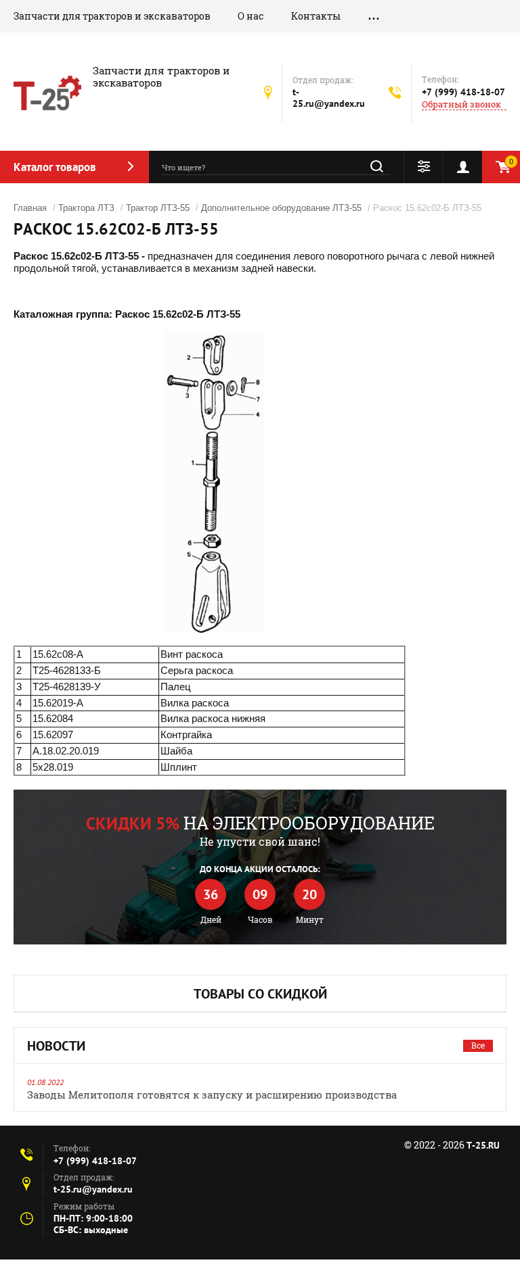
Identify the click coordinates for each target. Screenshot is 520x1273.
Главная (30, 208)
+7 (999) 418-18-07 (463, 92)
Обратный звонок (461, 104)
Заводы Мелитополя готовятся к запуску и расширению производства (212, 1094)
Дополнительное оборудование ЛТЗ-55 (281, 208)
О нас (251, 15)
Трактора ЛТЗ (86, 208)
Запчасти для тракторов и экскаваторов (112, 15)
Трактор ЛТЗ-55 (158, 208)
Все (478, 1045)
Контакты (316, 15)
